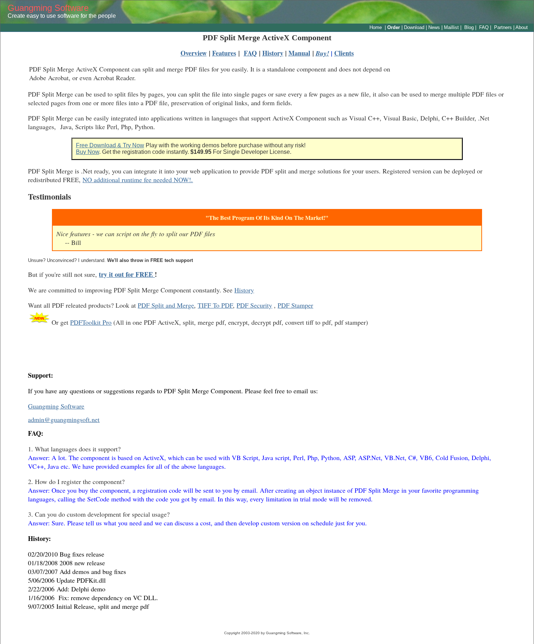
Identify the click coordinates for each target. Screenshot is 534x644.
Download (414, 27)
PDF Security (254, 305)
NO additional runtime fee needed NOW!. (137, 179)
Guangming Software (48, 8)
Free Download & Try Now (110, 145)
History (244, 290)
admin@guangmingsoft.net (64, 419)
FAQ (484, 27)
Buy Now (87, 152)
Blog (468, 27)
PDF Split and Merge (166, 305)
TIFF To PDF (215, 305)
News (434, 27)
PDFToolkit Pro (91, 322)
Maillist (451, 27)
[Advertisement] (267, 349)
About (521, 27)
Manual (299, 53)
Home (375, 27)
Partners (503, 27)
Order (394, 27)
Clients (344, 53)
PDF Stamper (295, 305)
